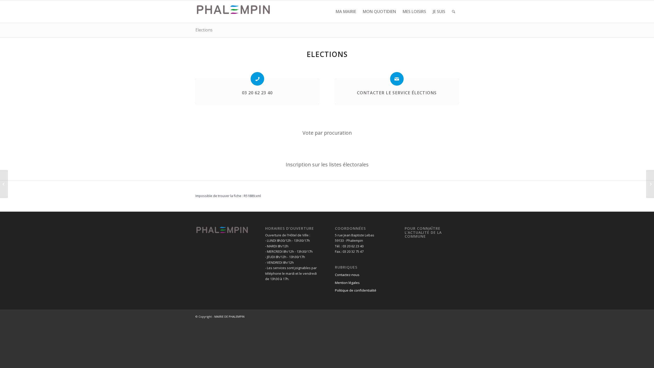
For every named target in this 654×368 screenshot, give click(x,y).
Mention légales (347, 282)
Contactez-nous (347, 274)
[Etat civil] (650, 184)
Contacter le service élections (397, 93)
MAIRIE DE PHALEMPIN (229, 316)
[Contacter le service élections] (397, 79)
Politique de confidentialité (355, 290)
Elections (204, 30)
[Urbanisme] (4, 184)
